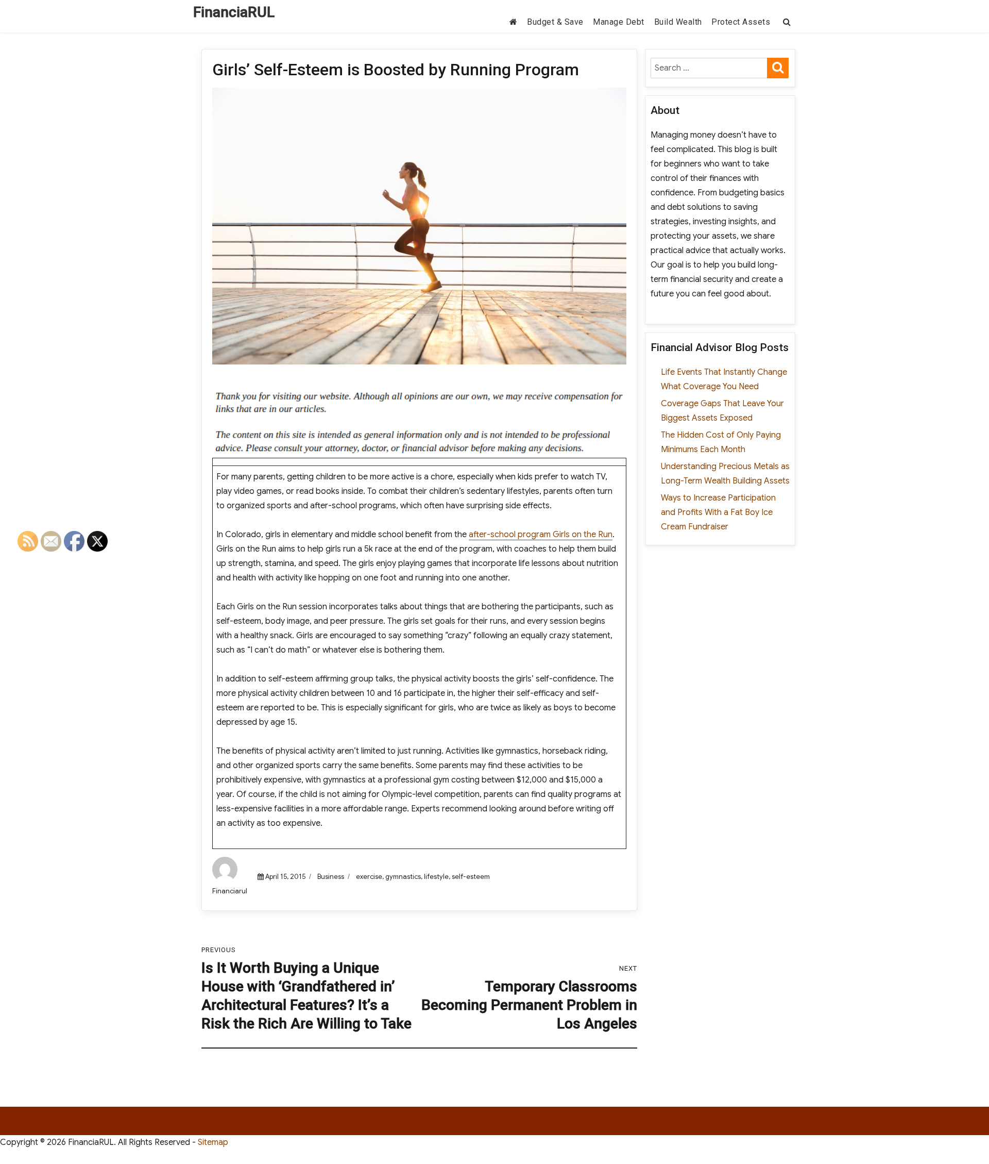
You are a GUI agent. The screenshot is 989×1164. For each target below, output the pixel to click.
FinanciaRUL (234, 12)
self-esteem (471, 876)
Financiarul (229, 891)
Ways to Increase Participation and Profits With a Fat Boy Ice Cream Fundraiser (718, 512)
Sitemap (213, 1142)
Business (330, 876)
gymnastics (403, 876)
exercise (369, 876)
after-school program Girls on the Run (540, 534)
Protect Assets (740, 22)
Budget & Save (555, 22)
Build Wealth (678, 22)
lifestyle (436, 876)
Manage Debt (618, 22)
